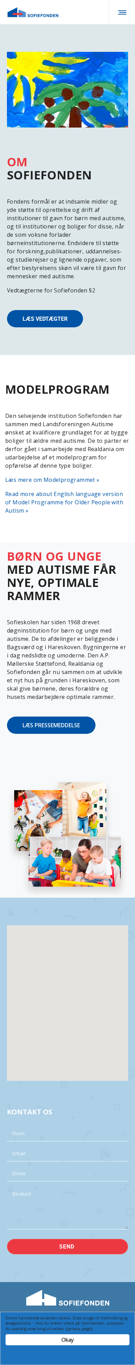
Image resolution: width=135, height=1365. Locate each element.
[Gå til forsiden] (33, 12)
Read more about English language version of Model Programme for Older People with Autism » (64, 502)
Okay (67, 1340)
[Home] (67, 1297)
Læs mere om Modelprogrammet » (52, 480)
